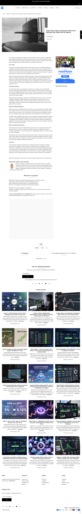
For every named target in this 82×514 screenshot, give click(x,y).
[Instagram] (35, 283)
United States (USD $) (74, 507)
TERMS (63, 481)
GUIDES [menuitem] (52, 7)
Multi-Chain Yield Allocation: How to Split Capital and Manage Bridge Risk (68, 386)
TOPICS (43, 484)
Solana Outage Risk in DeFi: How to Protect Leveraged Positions (42, 458)
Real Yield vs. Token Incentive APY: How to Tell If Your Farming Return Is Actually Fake (41, 351)
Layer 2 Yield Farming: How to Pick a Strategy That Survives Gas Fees (15, 314)
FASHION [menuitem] (17, 7)
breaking (37, 247)
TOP (80, 512)
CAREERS (44, 481)
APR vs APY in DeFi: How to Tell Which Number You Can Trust (15, 422)
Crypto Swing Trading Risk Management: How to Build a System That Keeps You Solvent (41, 315)
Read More (21, 321)
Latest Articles (41, 289)
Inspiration (8, 13)
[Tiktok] (49, 283)
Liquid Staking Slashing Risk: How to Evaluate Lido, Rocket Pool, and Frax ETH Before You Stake (41, 387)
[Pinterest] (42, 283)
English (66, 507)
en (79, 4)
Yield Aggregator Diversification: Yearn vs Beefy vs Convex (68, 350)
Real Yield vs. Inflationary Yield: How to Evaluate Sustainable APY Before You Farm (41, 423)
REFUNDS (64, 484)
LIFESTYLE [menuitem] (33, 7)
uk (46, 247)
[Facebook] (32, 283)
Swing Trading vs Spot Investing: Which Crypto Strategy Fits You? (15, 350)
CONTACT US (25, 479)
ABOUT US (44, 479)
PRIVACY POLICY (66, 482)
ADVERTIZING (25, 482)
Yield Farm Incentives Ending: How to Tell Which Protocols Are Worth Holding (15, 458)
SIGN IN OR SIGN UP (60, 253)
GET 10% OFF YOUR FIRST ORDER (41, 1)
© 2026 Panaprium (6, 509)
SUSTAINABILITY (45, 482)
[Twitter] (39, 283)
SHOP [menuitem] (57, 7)
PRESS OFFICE (25, 481)
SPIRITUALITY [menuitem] (25, 7)
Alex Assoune (50, 36)
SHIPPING (64, 479)
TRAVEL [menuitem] (46, 7)
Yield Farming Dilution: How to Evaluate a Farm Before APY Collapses (15, 386)
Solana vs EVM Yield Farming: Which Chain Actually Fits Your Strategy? (68, 458)
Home (4, 13)
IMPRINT (24, 484)
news (42, 247)
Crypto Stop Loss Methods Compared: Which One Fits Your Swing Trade (68, 314)
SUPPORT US (12, 480)
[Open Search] (71, 7)
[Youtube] (45, 283)
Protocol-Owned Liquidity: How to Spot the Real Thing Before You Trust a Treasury (68, 423)
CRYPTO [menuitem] (40, 7)
